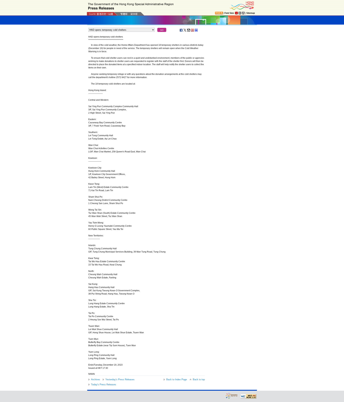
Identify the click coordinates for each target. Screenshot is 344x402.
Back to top (199, 379)
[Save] (192, 30)
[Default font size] (236, 13)
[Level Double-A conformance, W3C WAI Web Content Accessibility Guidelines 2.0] (248, 396)
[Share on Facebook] (181, 30)
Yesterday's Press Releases (120, 379)
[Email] (188, 30)
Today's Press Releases (103, 384)
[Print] (196, 30)
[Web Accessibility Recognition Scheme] (231, 395)
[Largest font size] (243, 13)
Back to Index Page (176, 379)
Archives (95, 379)
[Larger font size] (239, 13)
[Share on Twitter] (185, 30)
